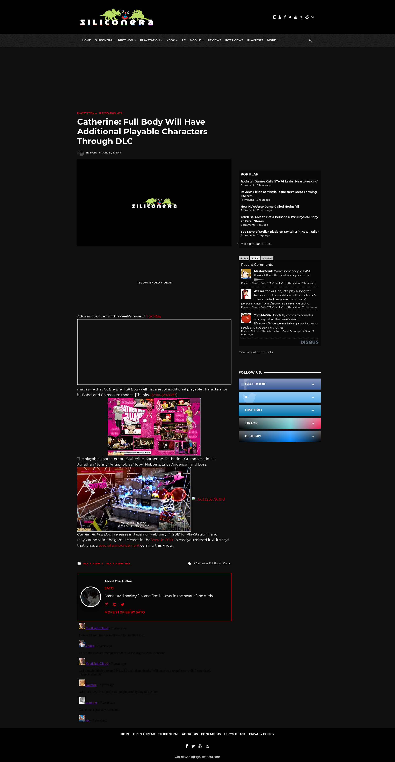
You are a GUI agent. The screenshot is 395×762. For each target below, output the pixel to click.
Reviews (214, 40)
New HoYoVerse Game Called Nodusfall (270, 206)
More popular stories (256, 244)
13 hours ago (309, 307)
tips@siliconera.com (205, 757)
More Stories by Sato (125, 612)
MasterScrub (263, 271)
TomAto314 (262, 315)
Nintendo (125, 40)
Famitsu (153, 316)
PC (184, 40)
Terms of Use (235, 734)
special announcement (119, 545)
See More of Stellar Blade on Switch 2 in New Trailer (280, 231)
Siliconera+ (104, 40)
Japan (227, 563)
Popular (267, 258)
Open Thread (144, 734)
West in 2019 (162, 540)
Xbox (171, 40)
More (271, 40)
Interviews (234, 40)
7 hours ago (309, 283)
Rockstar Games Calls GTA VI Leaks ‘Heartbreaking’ (279, 181)
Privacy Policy (261, 734)
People (244, 258)
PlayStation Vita (110, 113)
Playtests (255, 40)
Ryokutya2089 (163, 395)
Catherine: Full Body (208, 563)
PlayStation (150, 40)
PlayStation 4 (87, 113)
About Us (190, 734)
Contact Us (211, 734)
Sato (93, 152)
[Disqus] (154, 672)
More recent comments (256, 352)
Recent (255, 258)
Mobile (195, 40)
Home (86, 40)
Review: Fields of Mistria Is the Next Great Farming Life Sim (275, 331)
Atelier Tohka (264, 291)
